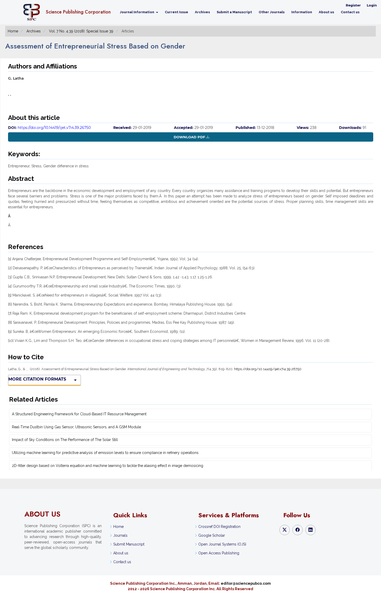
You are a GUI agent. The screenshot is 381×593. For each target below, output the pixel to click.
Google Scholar (211, 535)
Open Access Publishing (218, 553)
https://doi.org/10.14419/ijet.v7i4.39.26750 (54, 127)
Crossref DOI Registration (219, 526)
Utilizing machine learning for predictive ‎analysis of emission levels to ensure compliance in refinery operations (105, 453)
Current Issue (176, 12)
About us (326, 12)
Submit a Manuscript (234, 12)
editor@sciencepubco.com (246, 583)
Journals (120, 535)
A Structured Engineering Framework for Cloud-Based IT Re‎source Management (79, 414)
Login (372, 5)
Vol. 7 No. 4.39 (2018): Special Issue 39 (81, 31)
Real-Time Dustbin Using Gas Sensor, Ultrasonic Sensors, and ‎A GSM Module (76, 427)
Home (13, 31)
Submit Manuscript (128, 544)
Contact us (350, 12)
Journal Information (137, 12)
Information (301, 12)
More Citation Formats (37, 379)
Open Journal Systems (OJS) (222, 544)
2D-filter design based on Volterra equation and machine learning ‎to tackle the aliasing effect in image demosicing (107, 466)
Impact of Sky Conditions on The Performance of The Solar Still (65, 440)
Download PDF (189, 137)
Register (353, 5)
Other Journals (272, 12)
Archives (202, 12)
